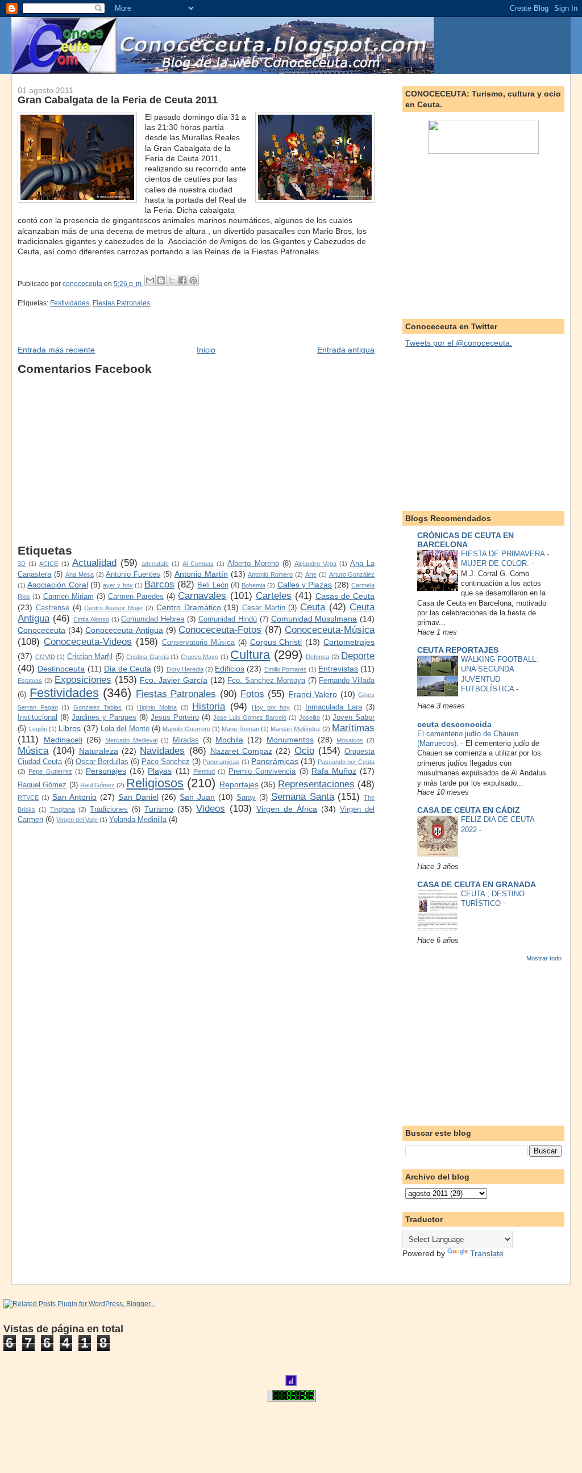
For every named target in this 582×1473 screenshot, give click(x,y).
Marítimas (353, 728)
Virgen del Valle (77, 819)
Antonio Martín (201, 573)
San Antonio (74, 796)
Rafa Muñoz (333, 770)
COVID (45, 656)
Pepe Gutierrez (50, 771)
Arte (311, 574)
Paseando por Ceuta (346, 761)
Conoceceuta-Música (330, 629)
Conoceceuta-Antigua (124, 630)
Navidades (162, 750)
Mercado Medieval (131, 740)
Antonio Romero (270, 574)
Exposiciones (83, 679)
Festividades (69, 303)
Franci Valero (313, 694)
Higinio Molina (157, 707)
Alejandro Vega (315, 563)
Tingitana (62, 809)
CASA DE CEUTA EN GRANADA (476, 884)
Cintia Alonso (91, 619)
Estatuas (30, 680)
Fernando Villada (347, 681)
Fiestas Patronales (121, 303)
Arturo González (352, 574)
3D (22, 563)
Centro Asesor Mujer (113, 608)
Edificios (229, 668)
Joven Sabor (353, 717)
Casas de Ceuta (345, 596)
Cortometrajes (349, 642)
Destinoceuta (61, 668)
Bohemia (253, 585)
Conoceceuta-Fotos (219, 629)
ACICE (48, 563)
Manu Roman (240, 728)
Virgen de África (286, 808)
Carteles (274, 595)
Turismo (158, 808)
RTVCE (28, 797)
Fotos (252, 694)
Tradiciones (109, 809)
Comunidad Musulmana (314, 618)
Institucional (37, 717)
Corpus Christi (276, 642)
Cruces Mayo (200, 656)
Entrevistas (338, 668)
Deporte (358, 656)
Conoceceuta (41, 630)
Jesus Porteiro (175, 717)
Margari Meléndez (295, 728)
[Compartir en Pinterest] (193, 280)
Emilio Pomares (285, 669)
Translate (487, 1253)
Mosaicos (349, 740)
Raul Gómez (97, 785)
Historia (208, 706)
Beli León (212, 585)
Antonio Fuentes (133, 574)
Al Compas (198, 563)
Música (33, 750)
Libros (70, 728)
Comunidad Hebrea (152, 619)
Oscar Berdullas (102, 762)
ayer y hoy (117, 585)
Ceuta (312, 607)
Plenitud (204, 771)
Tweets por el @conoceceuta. (458, 342)
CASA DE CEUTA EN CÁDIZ (468, 810)
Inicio (206, 349)
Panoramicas (221, 761)
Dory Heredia (185, 669)
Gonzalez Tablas (97, 707)
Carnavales (202, 595)
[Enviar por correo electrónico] (150, 280)
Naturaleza (98, 751)
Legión (38, 728)
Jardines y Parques (104, 717)
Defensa (317, 656)
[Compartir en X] (171, 280)
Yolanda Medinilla (138, 820)
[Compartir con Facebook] (182, 280)
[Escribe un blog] (161, 280)
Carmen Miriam (68, 597)
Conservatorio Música (198, 643)
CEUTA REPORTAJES (457, 649)
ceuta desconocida (454, 724)
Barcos (159, 584)
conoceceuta (83, 284)
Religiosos (155, 783)
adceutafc (155, 563)
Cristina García (147, 656)
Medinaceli (63, 739)
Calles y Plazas (304, 584)
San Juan (197, 796)
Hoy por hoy (271, 707)
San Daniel (138, 796)
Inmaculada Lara (333, 707)
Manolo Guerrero (186, 728)
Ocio (304, 750)
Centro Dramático (188, 607)
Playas (160, 770)
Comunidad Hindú (227, 619)
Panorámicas (274, 761)
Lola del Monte (125, 729)
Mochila (229, 739)
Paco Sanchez (166, 762)
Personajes (106, 770)
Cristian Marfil (90, 657)
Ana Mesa (79, 574)
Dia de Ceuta (127, 668)
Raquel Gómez (42, 785)
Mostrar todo (544, 958)
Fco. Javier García (173, 680)
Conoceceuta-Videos (88, 641)
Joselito (309, 717)
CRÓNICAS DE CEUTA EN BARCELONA (465, 540)
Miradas (186, 740)
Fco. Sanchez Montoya (266, 681)
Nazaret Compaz (241, 751)
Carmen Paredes (136, 597)
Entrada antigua (346, 349)
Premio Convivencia (262, 771)
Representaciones (316, 784)
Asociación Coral (57, 584)
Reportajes (239, 784)
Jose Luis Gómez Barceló (249, 717)
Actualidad (94, 562)
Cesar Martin (263, 608)
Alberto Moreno (252, 564)
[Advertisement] (196, 464)
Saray (246, 797)
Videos (210, 808)
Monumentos (290, 739)
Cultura (250, 655)
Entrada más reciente (56, 349)
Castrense (52, 608)
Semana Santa (302, 796)
